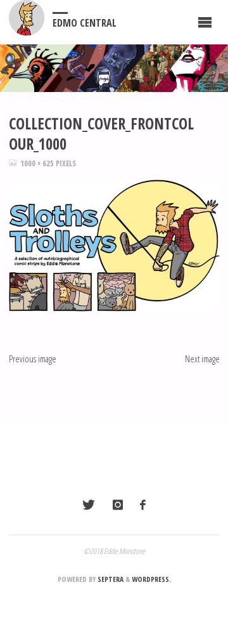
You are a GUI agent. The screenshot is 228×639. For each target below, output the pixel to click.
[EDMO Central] (26, 18)
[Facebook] (142, 504)
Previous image (32, 358)
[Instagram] (117, 504)
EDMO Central (85, 23)
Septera (110, 579)
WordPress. (151, 579)
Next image (202, 358)
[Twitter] (88, 504)
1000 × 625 (38, 163)
